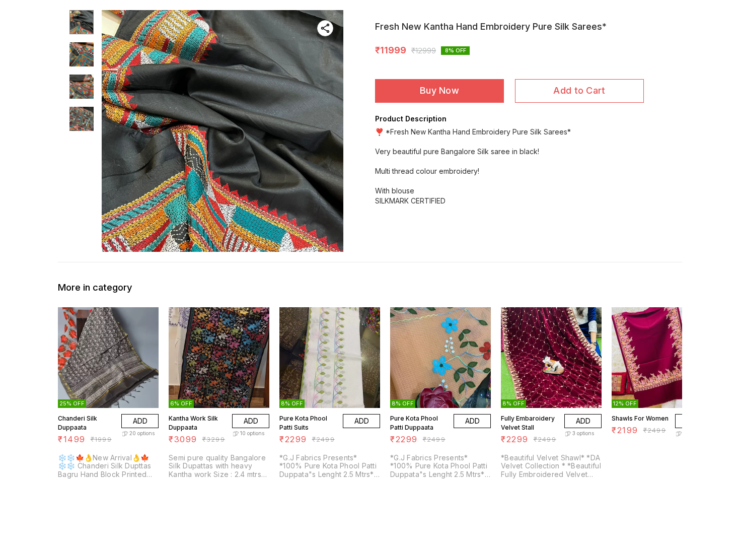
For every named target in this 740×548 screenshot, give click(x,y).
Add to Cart (579, 90)
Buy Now (439, 90)
